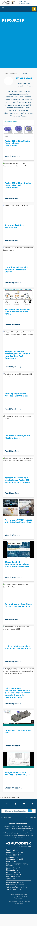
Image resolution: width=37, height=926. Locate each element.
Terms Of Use (23, 901)
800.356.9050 (31, 817)
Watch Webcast (12, 156)
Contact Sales (6, 817)
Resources (13, 73)
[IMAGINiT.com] (8, 3)
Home (6, 73)
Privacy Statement (13, 901)
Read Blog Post (12, 198)
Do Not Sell (20, 903)
